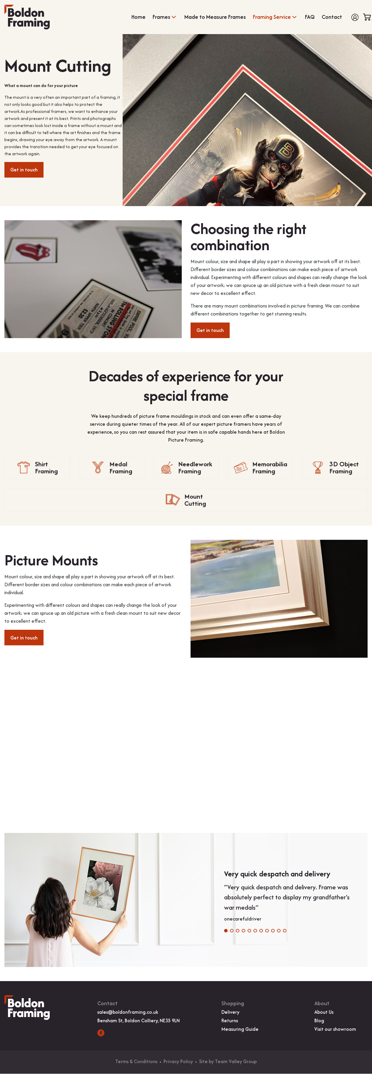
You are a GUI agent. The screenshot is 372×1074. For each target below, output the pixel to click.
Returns (229, 1020)
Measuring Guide (239, 1029)
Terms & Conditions (136, 1061)
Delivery (230, 1011)
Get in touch (24, 169)
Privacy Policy (178, 1061)
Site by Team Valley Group (228, 1061)
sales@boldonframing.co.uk (127, 1011)
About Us (323, 1011)
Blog (319, 1020)
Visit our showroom (335, 1029)
